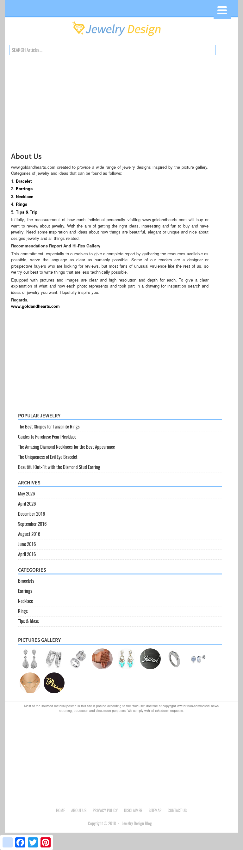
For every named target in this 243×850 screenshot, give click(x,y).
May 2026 (26, 493)
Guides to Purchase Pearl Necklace (47, 437)
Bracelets (26, 581)
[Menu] (222, 10)
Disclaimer (133, 810)
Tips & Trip (26, 212)
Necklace (24, 196)
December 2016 (31, 514)
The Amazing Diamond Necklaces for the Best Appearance (66, 447)
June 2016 (27, 544)
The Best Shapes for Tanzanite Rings (49, 426)
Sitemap (155, 810)
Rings (21, 204)
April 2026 (27, 504)
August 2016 (29, 534)
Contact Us (177, 810)
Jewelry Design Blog (137, 823)
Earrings (24, 188)
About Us (78, 810)
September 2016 (32, 524)
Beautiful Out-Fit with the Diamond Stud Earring (59, 467)
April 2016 (27, 554)
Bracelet (24, 181)
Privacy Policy (105, 810)
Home (60, 810)
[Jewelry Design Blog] (121, 37)
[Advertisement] (110, 106)
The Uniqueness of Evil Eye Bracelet (48, 457)
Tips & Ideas (28, 621)
